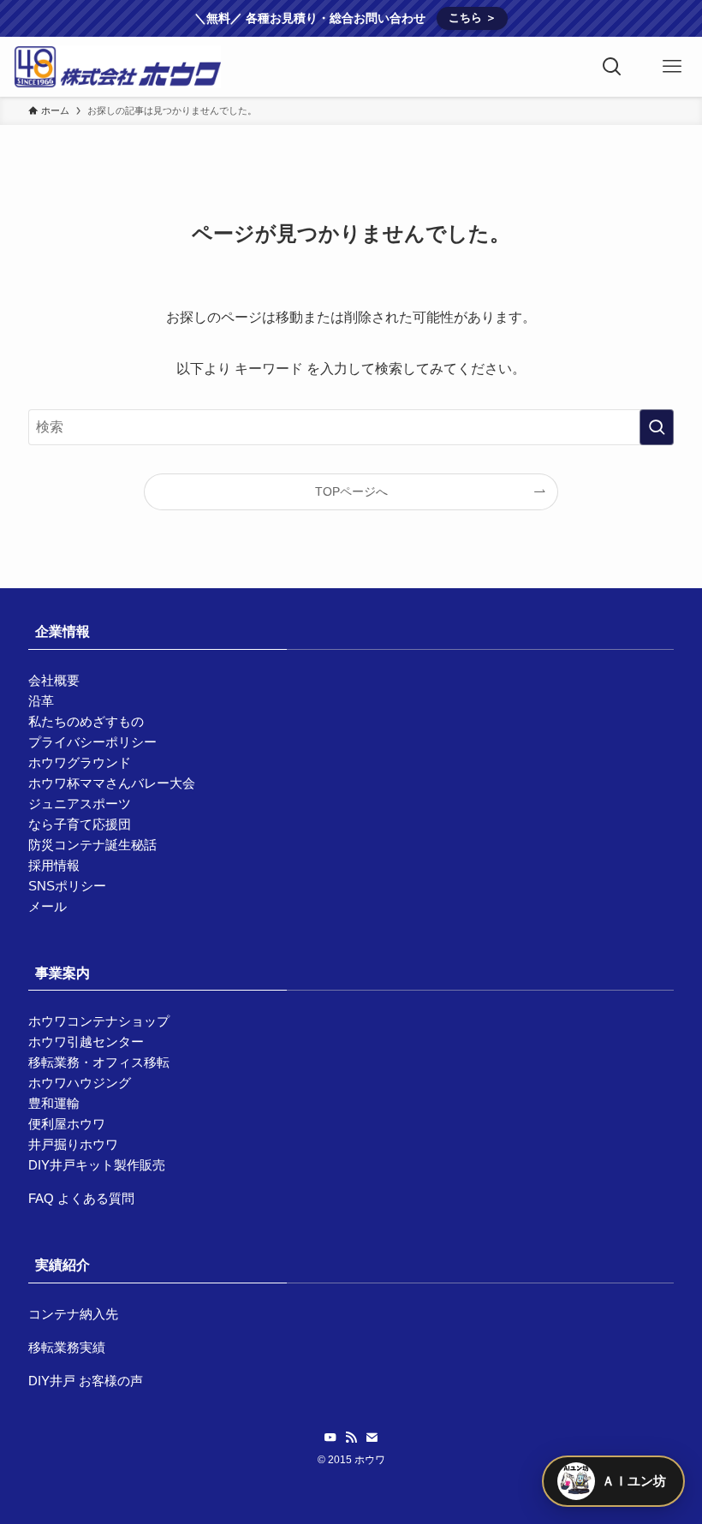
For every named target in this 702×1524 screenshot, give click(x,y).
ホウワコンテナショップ (99, 1021)
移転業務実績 (66, 1347)
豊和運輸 (54, 1103)
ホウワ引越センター (86, 1041)
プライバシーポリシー (92, 742)
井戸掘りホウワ (73, 1144)
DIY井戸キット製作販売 (96, 1165)
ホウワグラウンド (79, 762)
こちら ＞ (473, 17)
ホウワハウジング (79, 1082)
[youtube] (330, 1437)
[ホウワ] (117, 67)
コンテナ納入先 (73, 1314)
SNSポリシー (67, 885)
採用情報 (54, 865)
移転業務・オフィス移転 (99, 1062)
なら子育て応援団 (79, 824)
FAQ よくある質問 (81, 1198)
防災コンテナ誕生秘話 (92, 844)
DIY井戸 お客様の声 (85, 1380)
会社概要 (54, 680)
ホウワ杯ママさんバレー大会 (111, 783)
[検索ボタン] (612, 67)
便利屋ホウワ (66, 1123)
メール (47, 906)
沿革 (41, 701)
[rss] (351, 1437)
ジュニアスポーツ (79, 803)
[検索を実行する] (657, 427)
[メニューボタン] (672, 67)
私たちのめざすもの (86, 721)
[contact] (371, 1437)
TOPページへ (351, 491)
